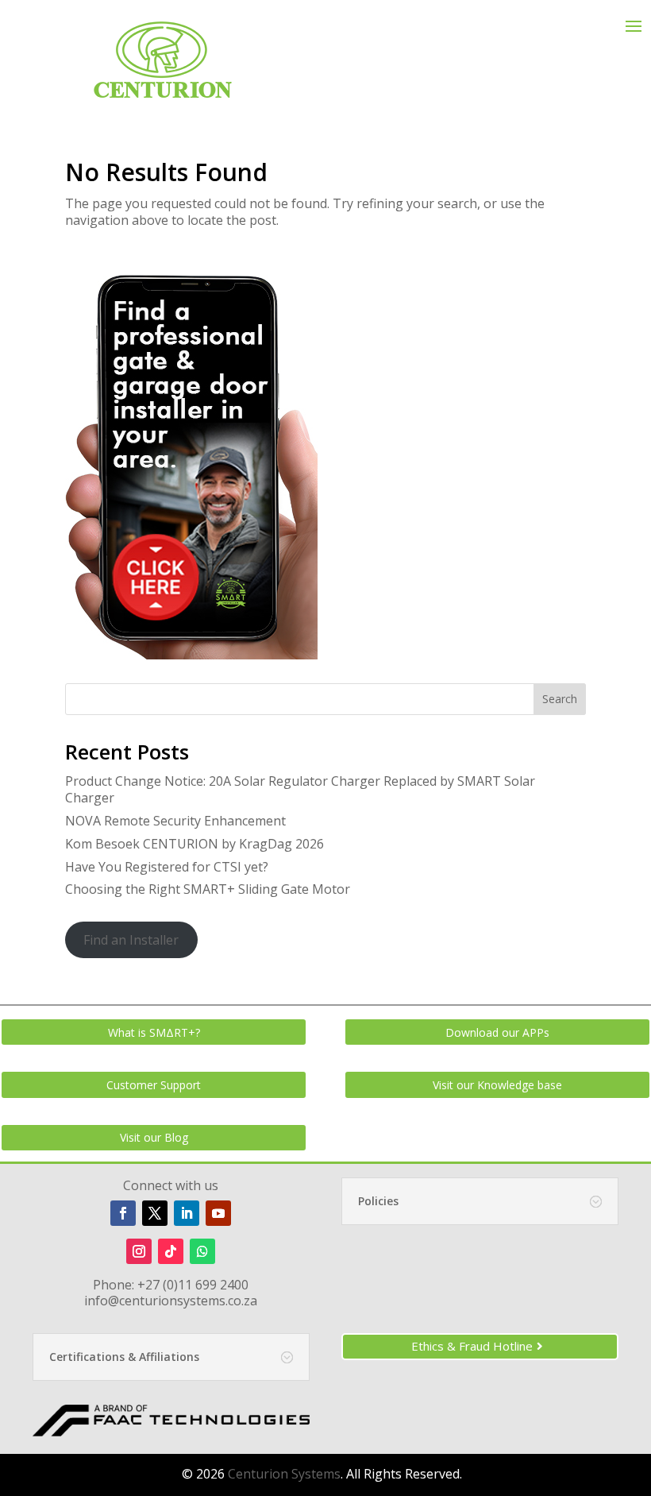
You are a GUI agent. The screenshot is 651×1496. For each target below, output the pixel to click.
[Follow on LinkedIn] (186, 1213)
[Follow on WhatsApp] (202, 1251)
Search (559, 698)
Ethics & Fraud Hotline (472, 1346)
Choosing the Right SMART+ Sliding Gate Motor (207, 889)
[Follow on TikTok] (170, 1251)
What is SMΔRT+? (154, 1032)
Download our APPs (497, 1032)
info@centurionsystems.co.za (170, 1300)
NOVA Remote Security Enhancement (175, 820)
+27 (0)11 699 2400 (192, 1284)
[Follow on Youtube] (218, 1213)
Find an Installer (131, 940)
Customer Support (153, 1084)
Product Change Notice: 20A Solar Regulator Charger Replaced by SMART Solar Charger (300, 789)
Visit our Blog (154, 1137)
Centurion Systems (284, 1473)
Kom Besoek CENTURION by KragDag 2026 (194, 843)
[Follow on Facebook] (123, 1213)
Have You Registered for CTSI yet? (166, 867)
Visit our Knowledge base (497, 1084)
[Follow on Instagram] (139, 1251)
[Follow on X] (155, 1213)
